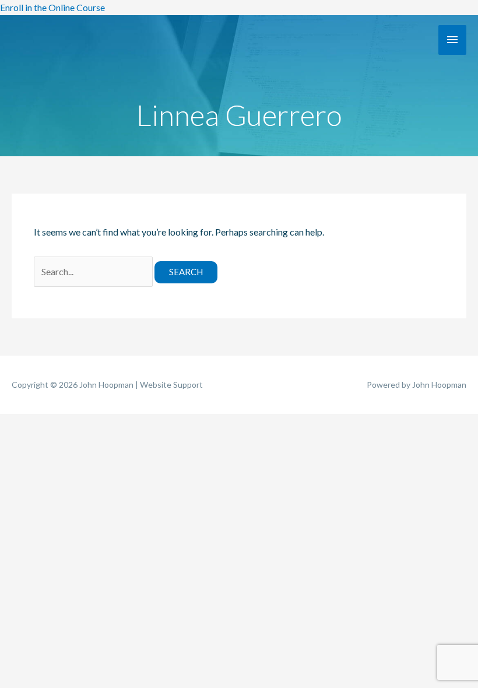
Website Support (171, 384)
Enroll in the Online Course (52, 7)
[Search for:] (94, 271)
